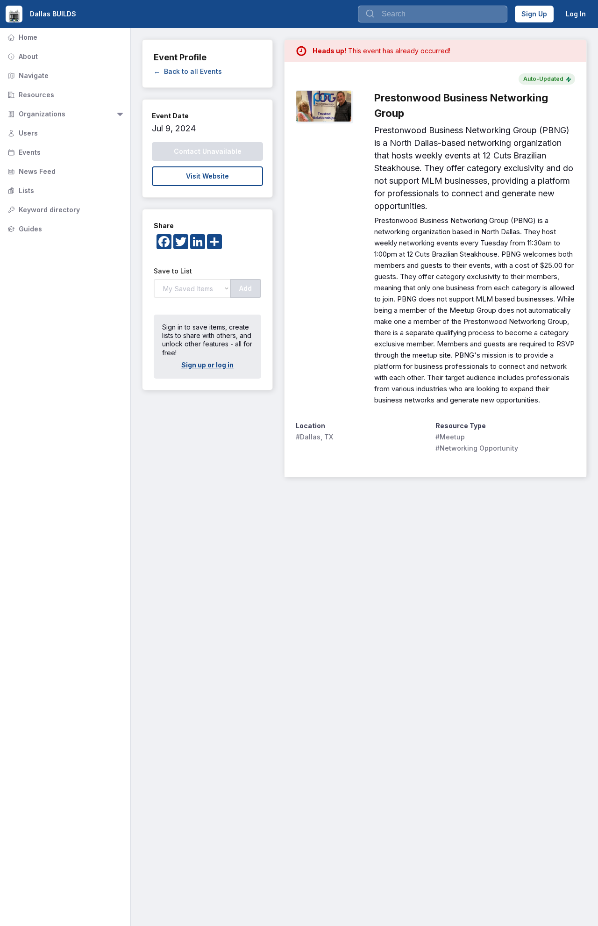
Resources (30, 95)
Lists (20, 190)
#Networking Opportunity (476, 448)
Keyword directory (43, 210)
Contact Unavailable (208, 151)
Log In (576, 14)
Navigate (27, 75)
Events (23, 152)
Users (22, 133)
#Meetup (450, 437)
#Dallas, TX (314, 437)
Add (245, 288)
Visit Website (207, 176)
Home (21, 37)
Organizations (35, 114)
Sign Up (534, 14)
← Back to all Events (188, 71)
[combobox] (432, 14)
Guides (24, 229)
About (22, 56)
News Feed (31, 171)
